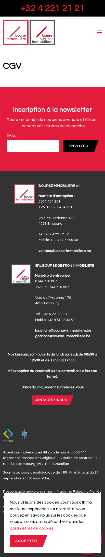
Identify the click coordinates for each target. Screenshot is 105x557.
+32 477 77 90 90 (64, 240)
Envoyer (79, 146)
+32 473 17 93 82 (61, 320)
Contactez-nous (51, 400)
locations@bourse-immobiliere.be (63, 330)
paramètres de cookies (32, 528)
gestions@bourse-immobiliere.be (62, 336)
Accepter (26, 541)
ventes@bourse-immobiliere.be (64, 251)
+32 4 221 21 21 (52, 8)
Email (11, 136)
